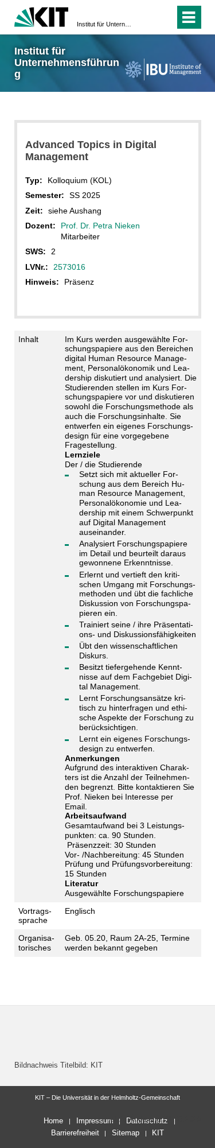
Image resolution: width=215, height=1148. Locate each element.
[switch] (145, 17)
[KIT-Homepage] (41, 16)
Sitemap (125, 1132)
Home (53, 1120)
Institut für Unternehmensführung (104, 24)
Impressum (95, 1120)
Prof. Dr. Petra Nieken (100, 225)
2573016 (69, 267)
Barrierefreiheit (75, 1132)
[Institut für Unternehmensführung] (163, 69)
